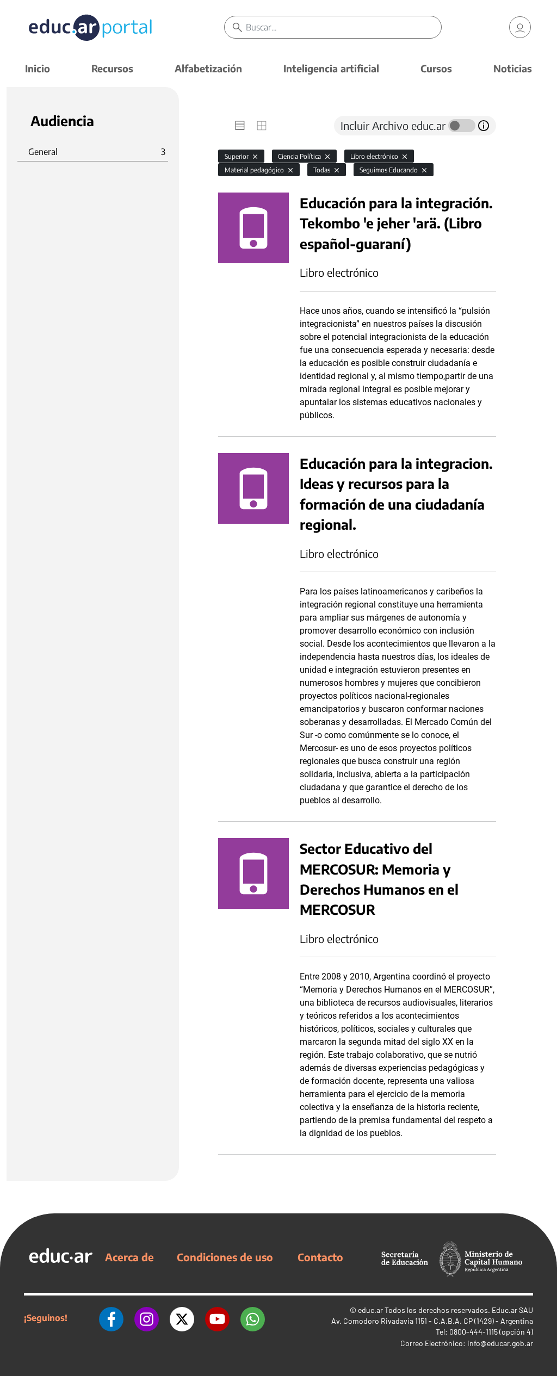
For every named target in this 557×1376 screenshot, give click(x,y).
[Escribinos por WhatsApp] (252, 1317)
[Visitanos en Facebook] (111, 1317)
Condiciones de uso (225, 1256)
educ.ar (370, 1310)
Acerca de (129, 1256)
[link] (520, 27)
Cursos (436, 68)
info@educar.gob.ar (500, 1343)
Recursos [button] (112, 68)
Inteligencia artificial (331, 68)
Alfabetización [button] (208, 68)
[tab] (240, 125)
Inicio (37, 68)
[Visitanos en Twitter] (182, 1317)
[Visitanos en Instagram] (146, 1317)
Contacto (320, 1256)
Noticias (512, 68)
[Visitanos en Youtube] (217, 1317)
